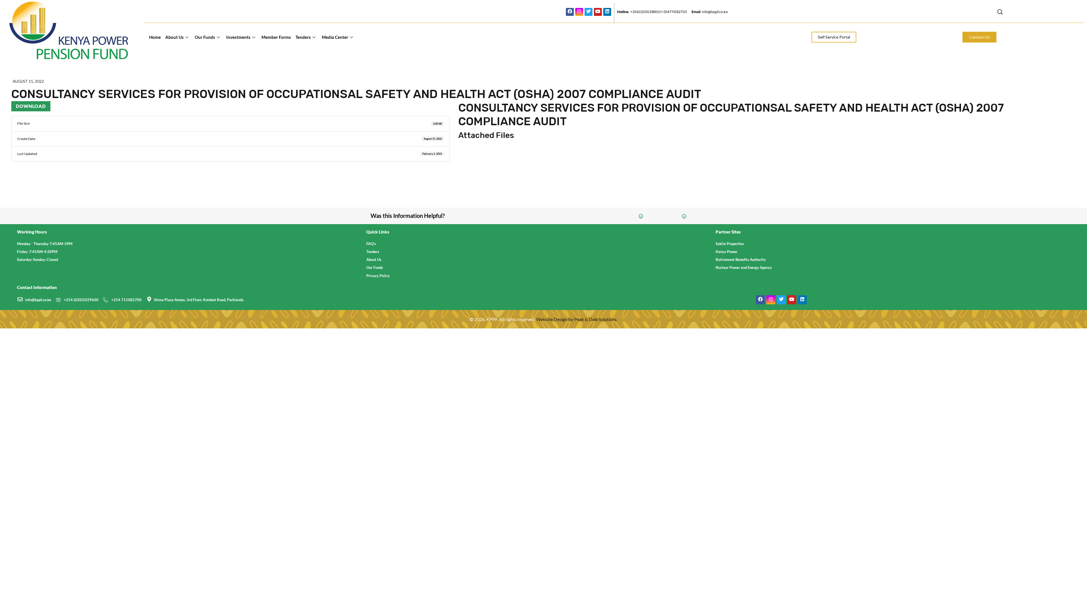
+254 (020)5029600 (81, 300)
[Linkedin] (607, 12)
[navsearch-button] (1000, 12)
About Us (174, 37)
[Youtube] (598, 12)
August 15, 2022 (28, 81)
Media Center (335, 37)
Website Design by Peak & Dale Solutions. (576, 319)
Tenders (303, 37)
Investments (238, 37)
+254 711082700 (126, 300)
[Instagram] (579, 12)
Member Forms (276, 37)
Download (31, 106)
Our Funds (205, 37)
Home (155, 37)
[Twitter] (588, 12)
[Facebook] (570, 12)
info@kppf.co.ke (38, 300)
